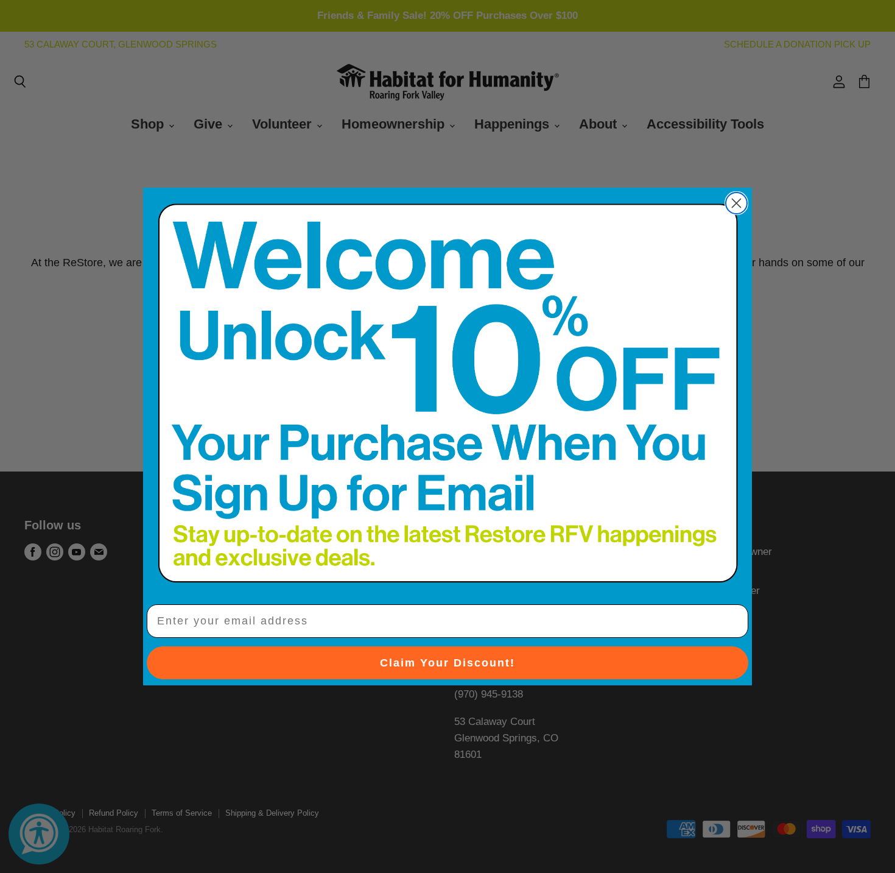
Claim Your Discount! (447, 663)
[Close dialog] (736, 203)
